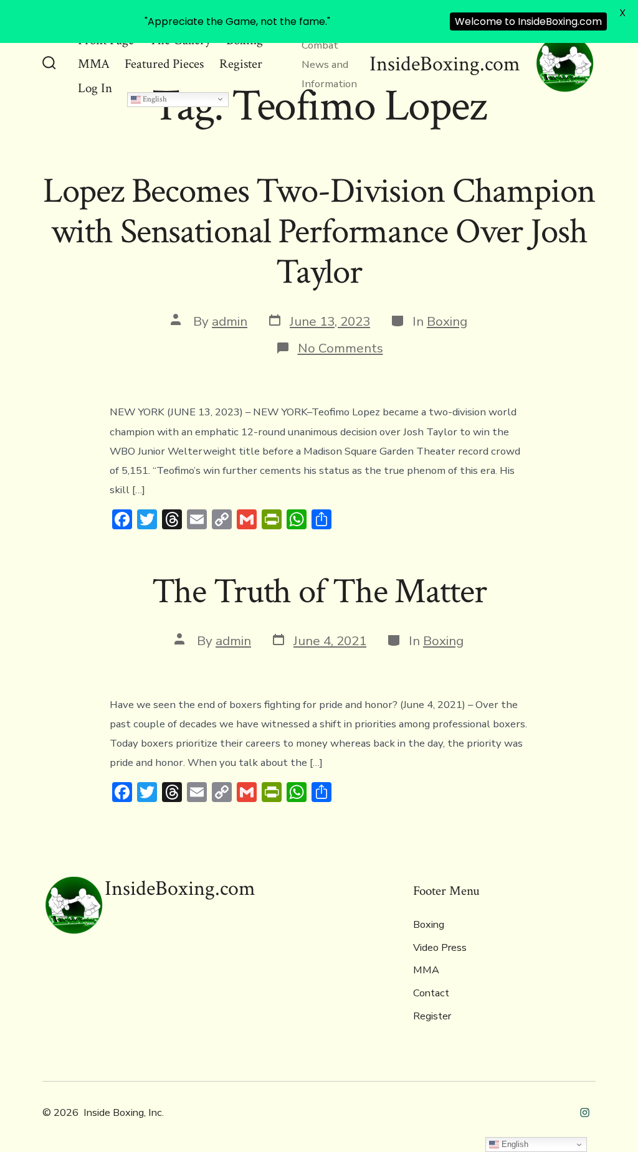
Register (240, 63)
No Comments (340, 348)
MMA (94, 63)
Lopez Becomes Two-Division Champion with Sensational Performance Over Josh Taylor (318, 231)
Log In (95, 88)
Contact (431, 993)
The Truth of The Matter (319, 592)
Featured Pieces (164, 63)
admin (229, 321)
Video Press (440, 948)
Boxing (447, 321)
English (154, 99)
